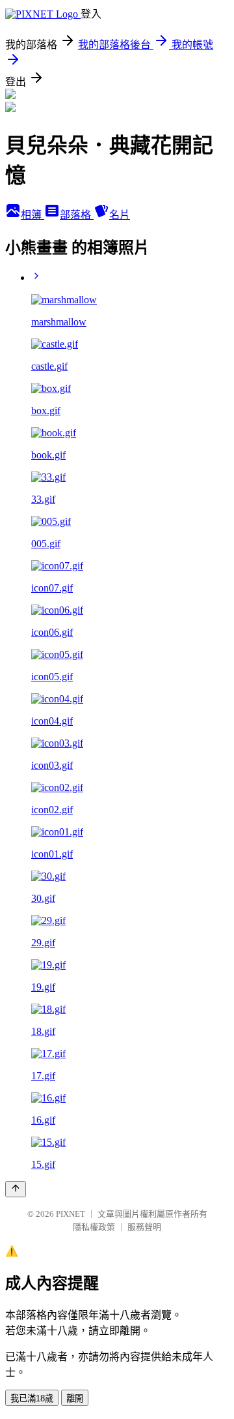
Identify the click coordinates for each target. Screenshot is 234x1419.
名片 (119, 214)
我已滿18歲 (31, 1398)
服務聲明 (144, 1227)
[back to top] (15, 1189)
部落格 (77, 214)
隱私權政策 (94, 1227)
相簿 (32, 214)
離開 (74, 1398)
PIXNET (70, 1214)
